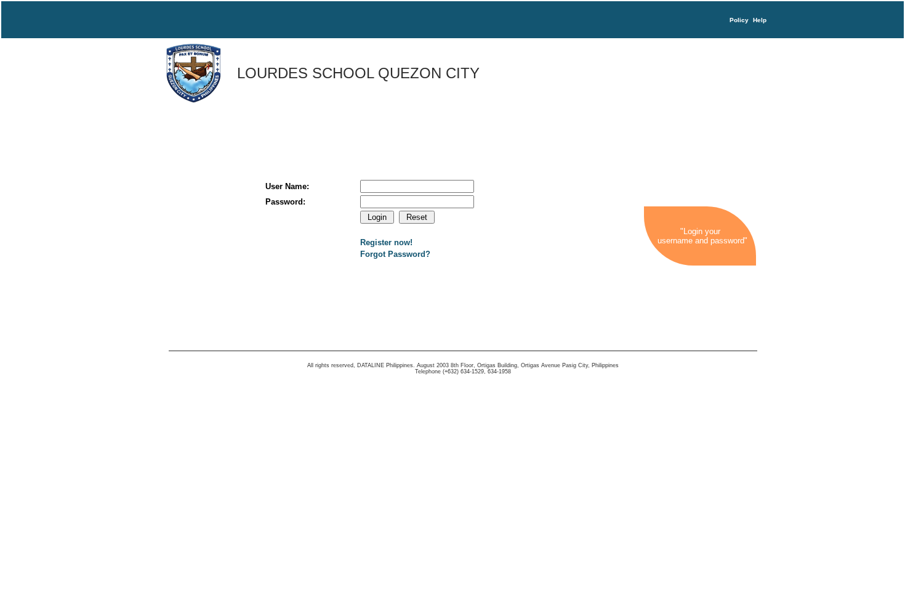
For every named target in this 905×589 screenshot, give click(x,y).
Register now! (386, 242)
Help (759, 20)
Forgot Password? (395, 254)
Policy (739, 20)
